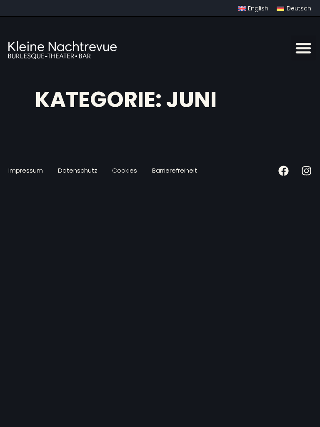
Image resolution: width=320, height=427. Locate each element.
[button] (303, 47)
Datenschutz (77, 170)
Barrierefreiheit (174, 170)
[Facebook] (283, 171)
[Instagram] (306, 171)
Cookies (124, 170)
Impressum (25, 170)
